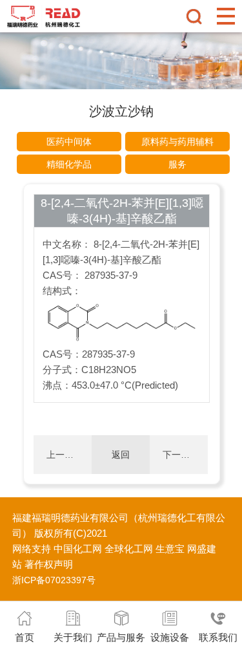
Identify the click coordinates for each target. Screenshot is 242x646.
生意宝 (170, 548)
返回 (121, 454)
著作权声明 (49, 564)
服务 (177, 164)
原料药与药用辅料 (177, 141)
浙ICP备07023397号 (54, 580)
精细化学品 (69, 164)
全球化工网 (129, 548)
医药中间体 (69, 141)
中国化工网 (78, 548)
